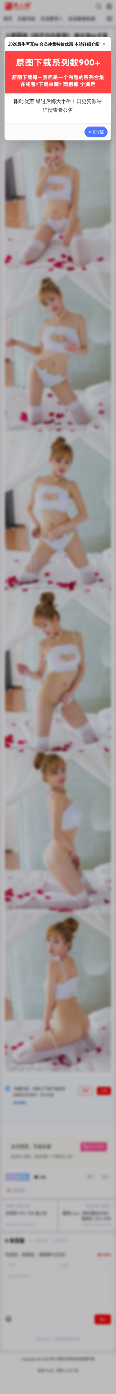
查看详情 (96, 132)
